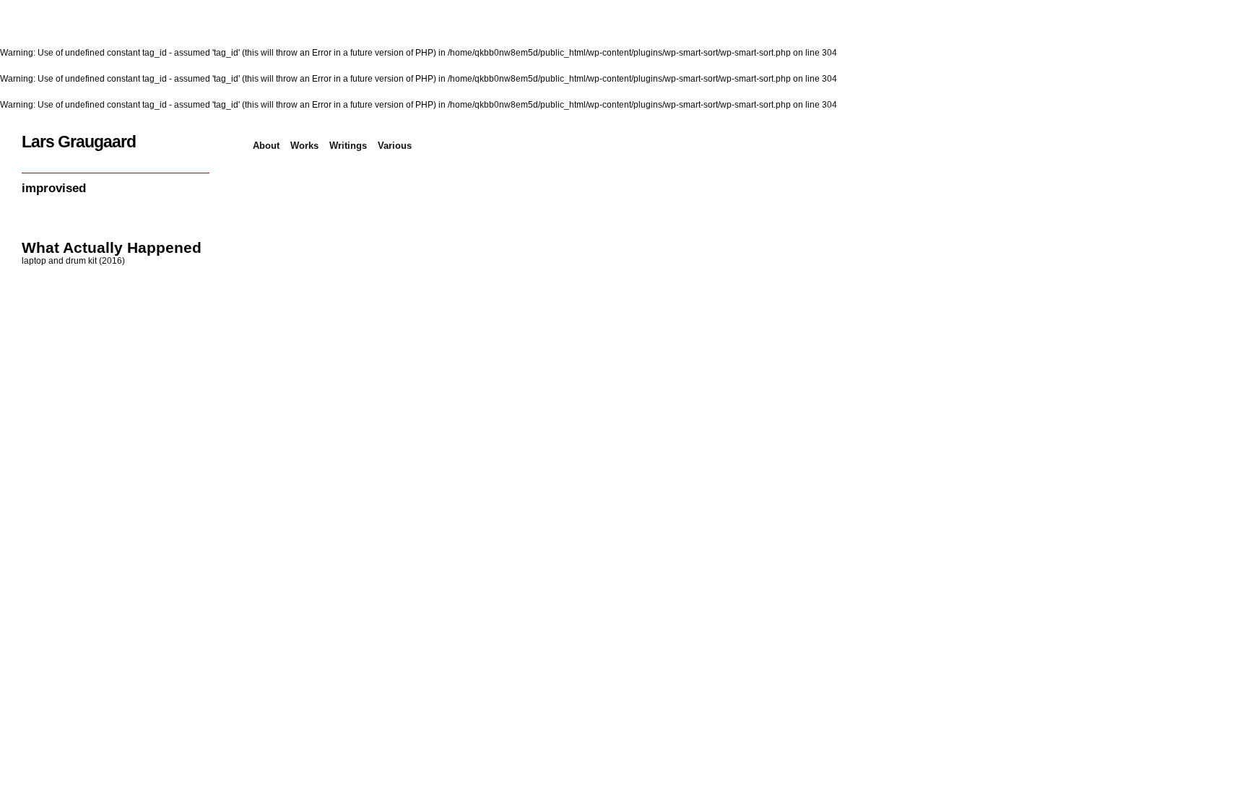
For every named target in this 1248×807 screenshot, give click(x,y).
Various (395, 145)
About (266, 145)
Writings (348, 145)
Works (304, 145)
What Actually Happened (112, 247)
